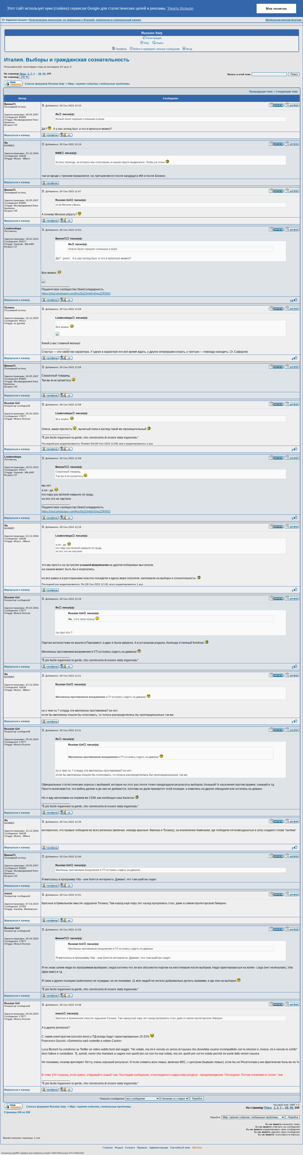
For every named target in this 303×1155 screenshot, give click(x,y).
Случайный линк (180, 1147)
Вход (189, 49)
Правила (142, 1147)
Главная (108, 1147)
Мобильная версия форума (284, 19)
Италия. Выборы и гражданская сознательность (66, 60)
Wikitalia (197, 1147)
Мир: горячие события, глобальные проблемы (98, 83)
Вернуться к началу (17, 135)
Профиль (121, 49)
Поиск (159, 43)
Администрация (158, 1147)
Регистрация (153, 38)
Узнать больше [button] (180, 8)
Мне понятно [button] (276, 8)
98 (39, 73)
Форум (119, 1147)
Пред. (23, 73)
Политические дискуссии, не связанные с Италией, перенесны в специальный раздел (85, 19)
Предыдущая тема (260, 91)
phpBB (15, 1153)
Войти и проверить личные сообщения (156, 49)
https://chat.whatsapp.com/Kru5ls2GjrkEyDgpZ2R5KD (76, 293)
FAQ (146, 43)
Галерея (130, 1147)
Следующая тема (287, 91)
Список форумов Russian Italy (44, 83)
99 (44, 73)
